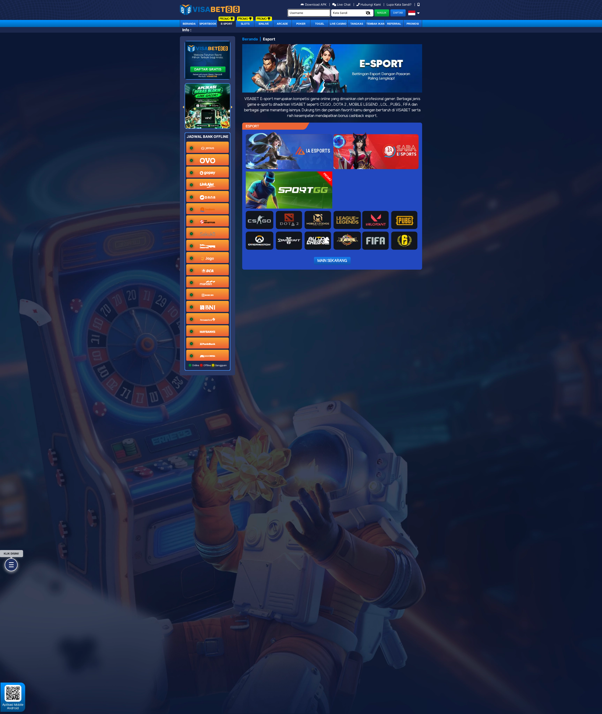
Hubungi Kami (371, 4)
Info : (186, 29)
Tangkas (356, 23)
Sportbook (207, 23)
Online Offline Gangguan (209, 365)
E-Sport (226, 23)
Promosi (413, 23)
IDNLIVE (264, 23)
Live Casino (338, 23)
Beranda (189, 23)
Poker (300, 23)
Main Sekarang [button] (332, 261)
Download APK (315, 4)
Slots (245, 23)
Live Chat (343, 4)
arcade (282, 23)
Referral (394, 23)
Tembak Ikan (375, 23)
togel (319, 23)
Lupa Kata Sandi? (399, 4)
